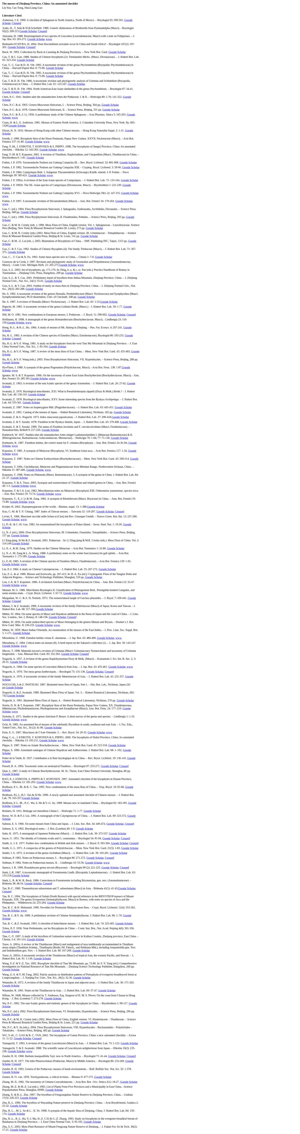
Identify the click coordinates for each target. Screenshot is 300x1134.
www (49, 39)
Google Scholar (27, 31)
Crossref (16, 23)
